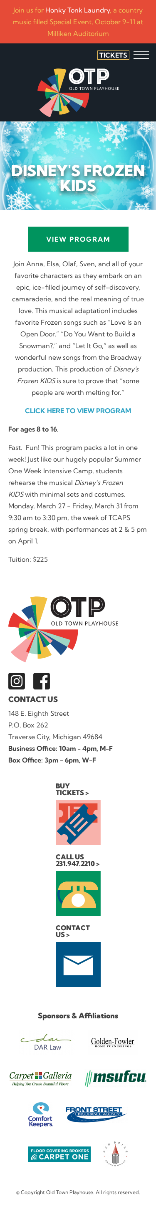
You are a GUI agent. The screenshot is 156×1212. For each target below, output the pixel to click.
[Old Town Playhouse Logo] (78, 92)
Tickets (113, 55)
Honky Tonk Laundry (77, 10)
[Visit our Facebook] (41, 681)
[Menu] (141, 55)
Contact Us (33, 699)
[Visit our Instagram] (16, 681)
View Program (78, 239)
